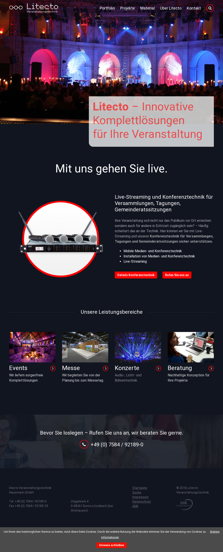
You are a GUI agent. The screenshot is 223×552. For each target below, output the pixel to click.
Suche (136, 492)
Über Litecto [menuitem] (170, 8)
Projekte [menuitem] (127, 8)
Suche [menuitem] (210, 8)
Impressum (140, 497)
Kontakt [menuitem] (194, 8)
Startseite (139, 488)
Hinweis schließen (111, 545)
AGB (135, 506)
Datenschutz (141, 501)
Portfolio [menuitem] (107, 8)
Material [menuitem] (147, 8)
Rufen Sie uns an (177, 275)
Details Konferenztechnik (136, 275)
